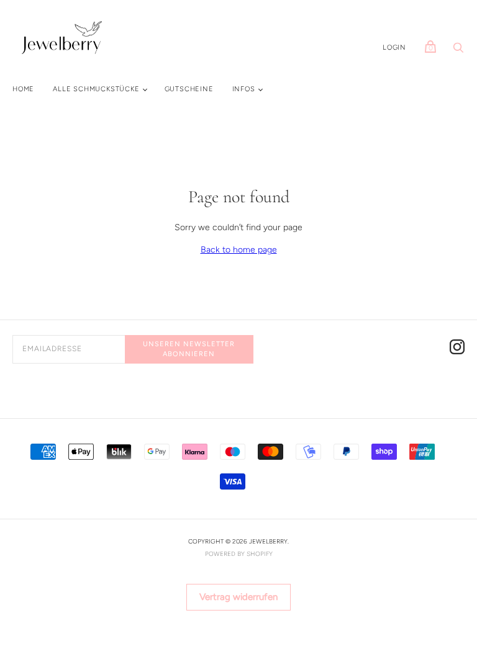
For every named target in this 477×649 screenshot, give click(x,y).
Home (23, 89)
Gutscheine (189, 89)
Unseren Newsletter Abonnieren (189, 348)
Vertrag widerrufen (238, 596)
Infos (243, 89)
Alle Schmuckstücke (96, 89)
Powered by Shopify (239, 554)
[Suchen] (458, 51)
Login (394, 47)
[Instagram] (457, 349)
